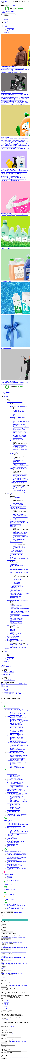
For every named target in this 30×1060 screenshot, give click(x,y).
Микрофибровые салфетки (20, 532)
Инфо (5, 26)
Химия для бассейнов (6, 314)
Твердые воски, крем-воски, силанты (19, 786)
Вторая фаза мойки (18, 503)
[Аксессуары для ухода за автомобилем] (17, 453)
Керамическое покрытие (19, 515)
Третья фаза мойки (18, 504)
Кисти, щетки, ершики (19, 537)
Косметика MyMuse (6, 213)
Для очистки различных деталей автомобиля (19, 487)
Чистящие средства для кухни (16, 138)
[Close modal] (9, 1029)
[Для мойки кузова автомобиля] (26, 406)
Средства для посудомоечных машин (19, 593)
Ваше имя (4, 980)
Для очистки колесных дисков (21, 421)
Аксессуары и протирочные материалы (17, 793)
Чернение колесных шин (16, 553)
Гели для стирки (17, 579)
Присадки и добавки (18, 489)
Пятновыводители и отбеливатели (18, 581)
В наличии (5, 914)
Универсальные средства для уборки (19, 611)
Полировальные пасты (19, 546)
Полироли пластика (18, 447)
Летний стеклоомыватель (19, 439)
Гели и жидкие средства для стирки (19, 572)
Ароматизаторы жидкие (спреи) (18, 755)
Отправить (3, 986)
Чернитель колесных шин (19, 435)
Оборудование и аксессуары (8, 381)
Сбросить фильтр (17, 912)
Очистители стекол (16, 141)
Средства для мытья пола (12, 177)
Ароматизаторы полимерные (20, 479)
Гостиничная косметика (7, 281)
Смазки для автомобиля (19, 490)
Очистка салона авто (14, 98)
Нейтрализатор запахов (15, 179)
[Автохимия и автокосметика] (22, 402)
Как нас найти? (5, 1)
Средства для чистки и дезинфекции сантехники (14, 171)
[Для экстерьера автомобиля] (24, 417)
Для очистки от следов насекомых (19, 720)
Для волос (3, 215)
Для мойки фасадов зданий (20, 492)
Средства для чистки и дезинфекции (19, 615)
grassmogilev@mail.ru (9, 680)
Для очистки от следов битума (21, 427)
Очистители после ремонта (17, 612)
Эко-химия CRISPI (5, 248)
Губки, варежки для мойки (20, 458)
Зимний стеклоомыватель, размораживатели (20, 437)
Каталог (6, 21)
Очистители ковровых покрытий (18, 616)
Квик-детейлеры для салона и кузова (19, 519)
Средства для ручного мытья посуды (12, 145)
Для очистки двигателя (19, 422)
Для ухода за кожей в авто (20, 446)
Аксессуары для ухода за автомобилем (16, 452)
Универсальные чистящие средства (19, 569)
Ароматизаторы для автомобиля (18, 468)
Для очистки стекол (18, 428)
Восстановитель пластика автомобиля (17, 814)
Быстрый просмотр (5, 939)
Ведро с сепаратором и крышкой (18, 801)
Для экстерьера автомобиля (17, 417)
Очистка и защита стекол (10, 94)
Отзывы (6, 23)
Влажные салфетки (18, 464)
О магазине (10, 30)
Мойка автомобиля (6, 93)
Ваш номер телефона (7, 982)
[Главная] (14, 388)
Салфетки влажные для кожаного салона (11, 973)
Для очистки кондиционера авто (18, 741)
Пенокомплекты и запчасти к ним (9, 382)
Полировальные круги (19, 547)
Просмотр (3, 946)
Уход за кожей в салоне (9, 102)
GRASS (4, 930)
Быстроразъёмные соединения (18, 646)
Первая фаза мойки (18, 501)
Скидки (4, 924)
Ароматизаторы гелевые (19, 478)
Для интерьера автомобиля (14, 69)
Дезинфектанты (20, 148)
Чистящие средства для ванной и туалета (15, 139)
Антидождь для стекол (19, 429)
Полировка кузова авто (16, 542)
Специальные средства (16, 594)
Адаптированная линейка (9, 101)
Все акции (6, 22)
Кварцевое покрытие (18, 514)
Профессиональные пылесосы (15, 384)
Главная (6, 19)
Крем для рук (13, 587)
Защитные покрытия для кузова (18, 508)
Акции (4, 926)
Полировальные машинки (20, 549)
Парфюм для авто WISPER (20, 481)
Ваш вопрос (4, 1055)
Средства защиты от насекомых (18, 598)
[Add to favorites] (1, 962)
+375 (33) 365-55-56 (6, 392)
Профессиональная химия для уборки (10, 169)
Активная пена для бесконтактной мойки (18, 411)
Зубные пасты (4, 138)
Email (2, 983)
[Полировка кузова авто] (22, 542)
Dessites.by (12, 1026)
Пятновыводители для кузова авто (19, 522)
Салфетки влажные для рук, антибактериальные (13, 952)
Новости (6, 25)
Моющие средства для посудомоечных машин (13, 179)
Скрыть (10, 932)
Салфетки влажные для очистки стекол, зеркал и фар (14, 963)
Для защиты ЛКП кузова (19, 431)
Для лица (8, 215)
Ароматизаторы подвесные (20, 474)
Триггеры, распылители (19, 463)
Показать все (4, 932)
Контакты (6, 32)
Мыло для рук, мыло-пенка (18, 143)
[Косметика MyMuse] (17, 625)
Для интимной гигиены (21, 215)
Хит (3, 923)
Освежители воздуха (10, 148)
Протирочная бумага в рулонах (21, 465)
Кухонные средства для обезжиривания (11, 170)
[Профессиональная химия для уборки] (27, 600)
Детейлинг (3, 91)
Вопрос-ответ (10, 28)
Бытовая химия (5, 137)
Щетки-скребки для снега (19, 467)
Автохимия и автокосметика (8, 66)
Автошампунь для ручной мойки (18, 713)
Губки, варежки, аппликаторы (21, 536)
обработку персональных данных (19, 985)
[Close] (6, 391)
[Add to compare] (2, 962)
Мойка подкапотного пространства (16, 104)
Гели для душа (8, 144)
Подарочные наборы (6, 348)
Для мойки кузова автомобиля (9, 68)
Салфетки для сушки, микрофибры (18, 461)
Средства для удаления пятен (17, 619)
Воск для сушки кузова (19, 415)
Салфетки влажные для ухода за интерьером (12, 942)
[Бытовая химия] (15, 560)
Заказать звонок (5, 5)
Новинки (4, 927)
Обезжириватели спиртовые (11, 97)
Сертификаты (10, 29)
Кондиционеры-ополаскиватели (17, 584)
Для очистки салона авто (19, 445)
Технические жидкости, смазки (15, 72)
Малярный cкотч (17, 550)
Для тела (13, 215)
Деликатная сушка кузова (19, 533)
